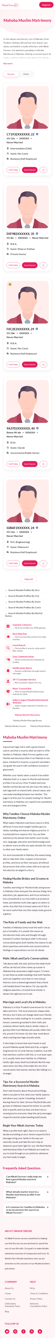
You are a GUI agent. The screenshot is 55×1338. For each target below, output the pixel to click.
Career (8, 1293)
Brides (26, 74)
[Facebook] (23, 1331)
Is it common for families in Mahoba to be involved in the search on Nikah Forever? (25, 1210)
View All (28, 579)
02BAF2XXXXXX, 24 (21, 528)
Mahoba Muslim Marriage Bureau (27, 720)
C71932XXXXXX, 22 (21, 134)
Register (46, 4)
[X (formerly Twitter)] (32, 1331)
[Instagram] (15, 1331)
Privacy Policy (36, 1298)
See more (7, 63)
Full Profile (13, 170)
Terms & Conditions (39, 1293)
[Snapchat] (40, 1331)
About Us (9, 1288)
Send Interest (29, 170)
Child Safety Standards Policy (12, 1304)
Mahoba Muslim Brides (40, 726)
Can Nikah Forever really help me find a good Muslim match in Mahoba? (24, 1179)
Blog (7, 1311)
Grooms (10, 74)
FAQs (32, 1288)
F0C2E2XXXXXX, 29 (21, 329)
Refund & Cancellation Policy (38, 1304)
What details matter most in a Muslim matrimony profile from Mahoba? (23, 1194)
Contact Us (10, 1298)
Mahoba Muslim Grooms (15, 726)
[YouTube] (7, 1331)
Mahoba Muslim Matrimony (27, 715)
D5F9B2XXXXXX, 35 (21, 233)
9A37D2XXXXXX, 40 (21, 428)
